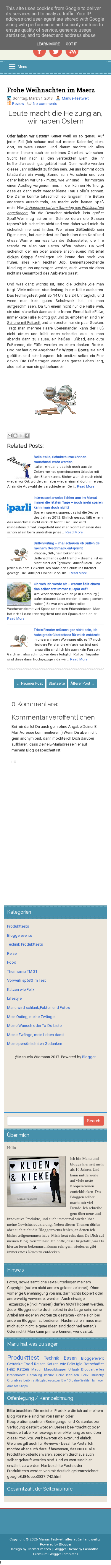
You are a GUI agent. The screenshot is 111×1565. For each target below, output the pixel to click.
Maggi (36, 1369)
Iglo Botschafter (90, 1364)
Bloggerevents (19, 935)
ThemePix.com (39, 1549)
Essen (70, 1358)
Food (11, 962)
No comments (45, 103)
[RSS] (72, 50)
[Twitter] (55, 50)
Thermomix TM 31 (22, 971)
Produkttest (23, 1357)
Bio (63, 1380)
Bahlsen (72, 1375)
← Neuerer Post (29, 683)
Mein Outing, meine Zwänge (30, 1016)
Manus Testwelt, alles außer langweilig (69, 1539)
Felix (11, 1369)
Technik (51, 1358)
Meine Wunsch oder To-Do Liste (34, 1025)
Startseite (57, 683)
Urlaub (73, 1369)
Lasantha (90, 1549)
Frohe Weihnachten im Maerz (51, 90)
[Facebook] (39, 50)
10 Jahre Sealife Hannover (85, 1380)
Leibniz (28, 1380)
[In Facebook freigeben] (27, 436)
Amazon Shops (17, 1386)
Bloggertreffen (92, 1369)
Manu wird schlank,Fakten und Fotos (38, 1007)
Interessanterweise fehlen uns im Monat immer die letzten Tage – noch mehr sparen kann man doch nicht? (68, 502)
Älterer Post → (82, 683)
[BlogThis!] (15, 436)
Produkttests (18, 926)
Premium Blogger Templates (55, 1554)
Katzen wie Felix (20, 989)
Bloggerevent (92, 1358)
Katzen (23, 1369)
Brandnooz (16, 1375)
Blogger (88, 1057)
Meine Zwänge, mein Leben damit (36, 1034)
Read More (85, 486)
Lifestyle (14, 998)
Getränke (14, 1364)
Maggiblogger (55, 1369)
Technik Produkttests (25, 944)
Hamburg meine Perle (45, 1375)
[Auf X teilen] (21, 436)
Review (18, 103)
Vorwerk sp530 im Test (26, 980)
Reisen (13, 953)
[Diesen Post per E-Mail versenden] (10, 436)
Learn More (48, 44)
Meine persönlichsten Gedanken (34, 1043)
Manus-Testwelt (75, 98)
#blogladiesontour (47, 1380)
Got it (71, 44)
